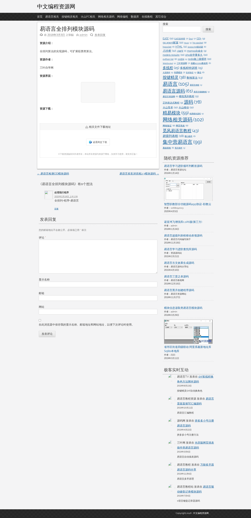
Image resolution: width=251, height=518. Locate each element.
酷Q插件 (190, 136)
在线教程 (147, 16)
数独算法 (195, 77)
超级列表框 (173, 136)
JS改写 (181, 51)
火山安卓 (170, 107)
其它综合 (160, 16)
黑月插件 (180, 148)
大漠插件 (168, 72)
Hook (188, 43)
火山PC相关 (88, 16)
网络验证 (169, 125)
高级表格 (168, 148)
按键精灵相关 (70, 16)
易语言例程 (196, 85)
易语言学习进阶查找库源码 (180, 249)
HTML (181, 46)
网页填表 (182, 125)
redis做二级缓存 (199, 58)
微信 (200, 72)
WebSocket (169, 63)
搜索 (165, 24)
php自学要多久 (196, 54)
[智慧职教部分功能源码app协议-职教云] (188, 190)
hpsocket (169, 47)
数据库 (135, 16)
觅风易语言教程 (181, 130)
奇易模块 (179, 72)
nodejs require (173, 54)
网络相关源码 (106, 16)
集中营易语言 (182, 142)
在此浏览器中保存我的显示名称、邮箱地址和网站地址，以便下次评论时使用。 (86, 324)
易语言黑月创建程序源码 (179, 290)
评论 (42, 237)
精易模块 (176, 112)
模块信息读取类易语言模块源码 (183, 308)
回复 (56, 209)
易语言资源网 (170, 96)
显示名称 (44, 279)
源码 (192, 102)
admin (83, 35)
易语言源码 (178, 90)
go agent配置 (173, 42)
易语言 (176, 84)
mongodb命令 (196, 50)
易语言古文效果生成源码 (179, 262)
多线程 (171, 68)
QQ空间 (182, 59)
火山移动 (186, 107)
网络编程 (122, 16)
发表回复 (100, 35)
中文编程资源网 (56, 6)
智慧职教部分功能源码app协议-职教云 (187, 204)
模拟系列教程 (189, 96)
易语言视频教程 (202, 92)
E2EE (168, 38)
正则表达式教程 (173, 102)
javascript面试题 (197, 47)
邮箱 (41, 293)
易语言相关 (52, 16)
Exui (192, 38)
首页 (40, 16)
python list (170, 59)
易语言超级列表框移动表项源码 (183, 235)
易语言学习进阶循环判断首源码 (183, 166)
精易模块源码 (197, 114)
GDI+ (201, 38)
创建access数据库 (201, 63)
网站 (41, 306)
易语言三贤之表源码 (176, 276)
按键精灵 (174, 77)
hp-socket (199, 42)
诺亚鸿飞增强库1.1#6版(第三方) (183, 222)
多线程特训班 (191, 68)
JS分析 (169, 50)
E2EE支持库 (181, 38)
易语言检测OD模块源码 (53, 173)
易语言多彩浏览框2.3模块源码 (139, 173)
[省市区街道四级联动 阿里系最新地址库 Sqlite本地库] (188, 332)
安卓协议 (191, 72)
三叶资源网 (183, 63)
